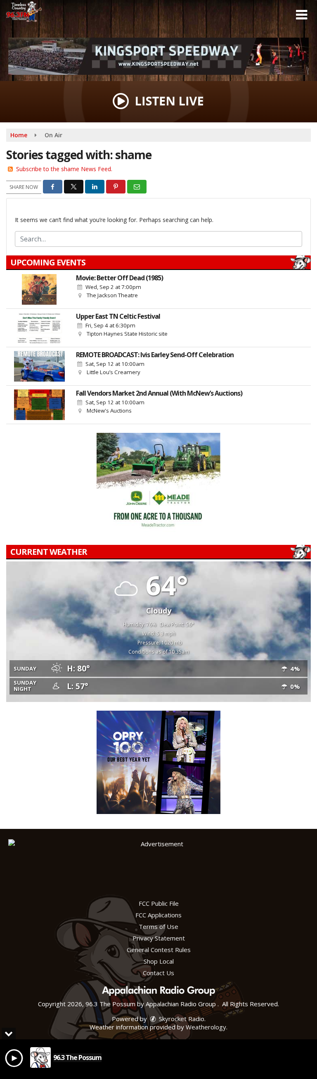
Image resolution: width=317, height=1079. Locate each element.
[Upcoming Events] (39, 289)
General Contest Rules (159, 949)
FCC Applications (158, 915)
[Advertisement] (158, 56)
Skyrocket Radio (180, 1019)
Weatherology (206, 1027)
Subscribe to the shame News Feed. (64, 169)
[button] (301, 14)
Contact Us (158, 973)
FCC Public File (159, 903)
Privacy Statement (158, 938)
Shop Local (159, 961)
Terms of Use (158, 926)
